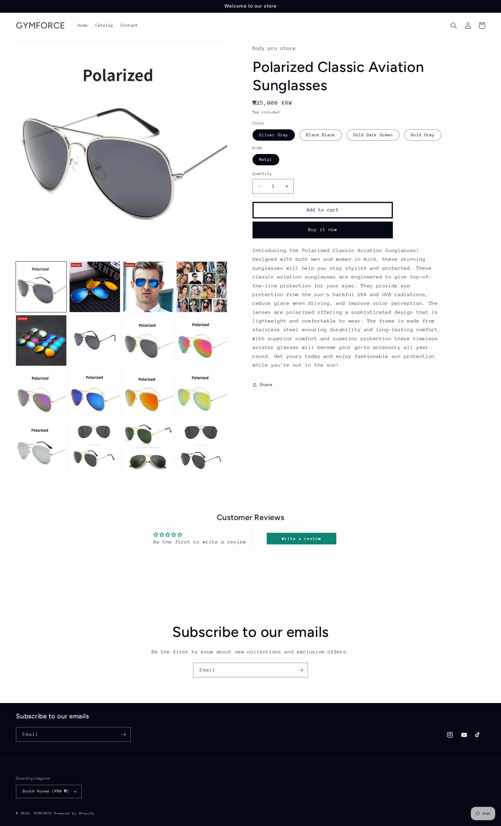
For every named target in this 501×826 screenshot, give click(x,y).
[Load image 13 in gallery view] (41, 447)
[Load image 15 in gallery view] (148, 447)
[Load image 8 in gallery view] (202, 340)
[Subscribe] (301, 670)
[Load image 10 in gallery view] (95, 394)
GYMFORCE (43, 813)
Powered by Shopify (74, 813)
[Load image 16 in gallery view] (202, 447)
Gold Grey (423, 135)
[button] (454, 25)
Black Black (320, 135)
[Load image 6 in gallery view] (95, 340)
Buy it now (322, 229)
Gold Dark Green (373, 135)
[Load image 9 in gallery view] (41, 394)
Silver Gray (273, 135)
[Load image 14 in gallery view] (95, 447)
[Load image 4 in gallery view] (202, 287)
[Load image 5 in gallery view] (41, 340)
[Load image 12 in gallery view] (202, 394)
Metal (266, 159)
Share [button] (266, 384)
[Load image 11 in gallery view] (148, 394)
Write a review (301, 538)
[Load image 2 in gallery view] (95, 287)
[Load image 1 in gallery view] (41, 287)
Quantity (262, 173)
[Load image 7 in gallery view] (148, 340)
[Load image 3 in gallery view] (148, 287)
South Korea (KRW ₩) (46, 791)
